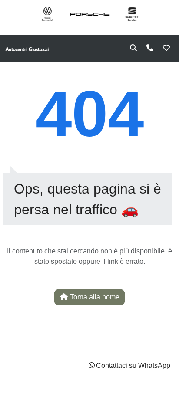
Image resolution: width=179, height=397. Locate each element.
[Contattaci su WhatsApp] (91, 365)
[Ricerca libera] (133, 48)
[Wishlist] (166, 48)
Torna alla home (93, 297)
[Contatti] (150, 48)
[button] (128, 366)
